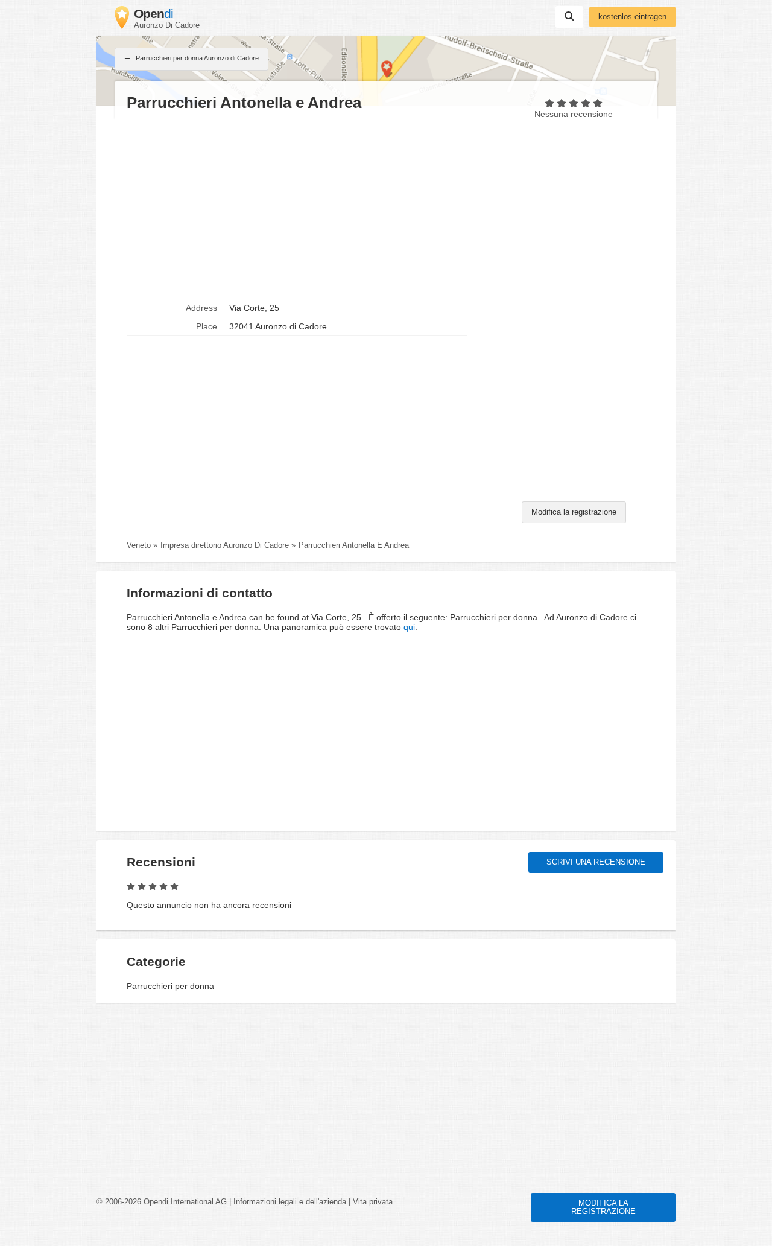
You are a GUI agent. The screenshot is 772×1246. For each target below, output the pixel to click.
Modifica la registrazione (573, 512)
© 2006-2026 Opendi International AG (161, 1202)
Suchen (569, 17)
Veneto (139, 545)
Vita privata (373, 1202)
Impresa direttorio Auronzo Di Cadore (224, 545)
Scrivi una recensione (595, 862)
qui (409, 627)
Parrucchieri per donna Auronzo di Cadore (196, 58)
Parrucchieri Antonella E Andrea (354, 545)
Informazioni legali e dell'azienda (289, 1202)
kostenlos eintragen (632, 17)
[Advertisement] (308, 205)
